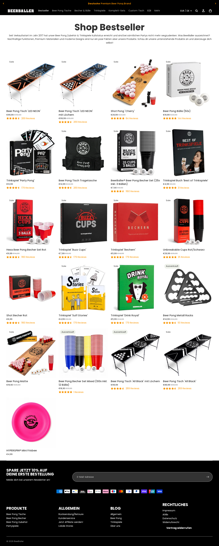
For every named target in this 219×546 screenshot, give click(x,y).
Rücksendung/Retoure (71, 514)
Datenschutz (170, 518)
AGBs (165, 514)
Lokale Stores (66, 526)
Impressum (169, 510)
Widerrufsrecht (171, 522)
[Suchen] (196, 10)
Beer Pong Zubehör (17, 522)
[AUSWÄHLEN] (155, 172)
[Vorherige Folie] (3, 3)
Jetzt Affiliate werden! (71, 522)
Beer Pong (116, 518)
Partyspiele (12, 526)
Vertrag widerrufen (179, 528)
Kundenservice (67, 518)
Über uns (115, 526)
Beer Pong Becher (16, 518)
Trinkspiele (116, 522)
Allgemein (116, 514)
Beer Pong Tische (16, 514)
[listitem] (157, 10)
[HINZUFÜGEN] (51, 103)
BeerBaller (19, 541)
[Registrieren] (207, 477)
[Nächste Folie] (215, 3)
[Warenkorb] (210, 10)
